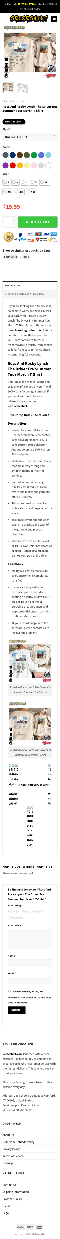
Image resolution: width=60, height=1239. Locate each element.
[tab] (30, 285)
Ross (26, 257)
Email (12, 973)
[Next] (52, 52)
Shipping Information (15, 1192)
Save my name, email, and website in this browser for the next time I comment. (29, 997)
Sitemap (7, 1163)
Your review (15, 925)
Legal (5, 1213)
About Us (8, 1135)
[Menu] (4, 19)
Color (6, 147)
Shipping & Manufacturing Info (24, 294)
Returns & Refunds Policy (18, 1142)
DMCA (6, 1206)
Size (5, 173)
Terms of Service (13, 1156)
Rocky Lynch (10, 257)
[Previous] (8, 52)
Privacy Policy (11, 1149)
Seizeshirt (20, 406)
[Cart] (54, 19)
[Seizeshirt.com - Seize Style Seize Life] (29, 19)
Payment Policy (12, 1199)
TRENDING (8, 101)
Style (6, 129)
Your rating (15, 905)
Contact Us (9, 1185)
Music (23, 101)
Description (12, 285)
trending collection (28, 330)
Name (12, 955)
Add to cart (38, 222)
